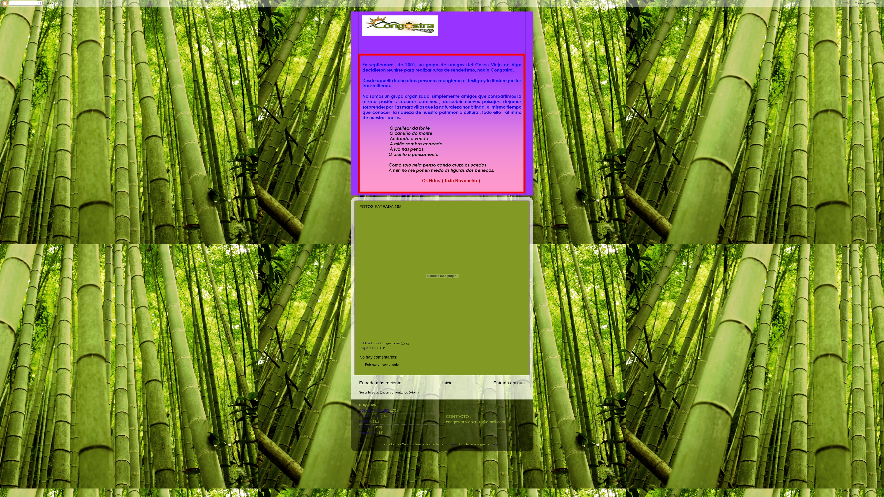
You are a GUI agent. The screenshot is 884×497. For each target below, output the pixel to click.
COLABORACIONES (374, 410)
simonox (451, 444)
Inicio (447, 382)
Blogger (495, 444)
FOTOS (380, 348)
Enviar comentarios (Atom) (399, 392)
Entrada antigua (509, 382)
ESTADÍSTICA (369, 416)
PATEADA (366, 427)
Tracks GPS (367, 432)
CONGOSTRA (472, 406)
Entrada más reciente (380, 382)
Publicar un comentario (382, 364)
